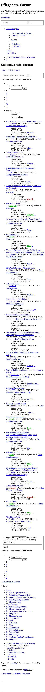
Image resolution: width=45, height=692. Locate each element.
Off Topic (10, 208)
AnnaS (12, 255)
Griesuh (13, 406)
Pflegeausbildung (13, 452)
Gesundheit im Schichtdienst (17, 299)
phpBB (14, 663)
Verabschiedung (12, 235)
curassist (13, 357)
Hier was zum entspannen (16, 403)
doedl (12, 237)
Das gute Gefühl (12, 283)
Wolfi (12, 519)
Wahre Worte (11, 501)
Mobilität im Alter (13, 517)
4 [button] (6, 97)
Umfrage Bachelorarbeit (15, 388)
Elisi (11, 439)
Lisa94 (12, 472)
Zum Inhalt (5, 17)
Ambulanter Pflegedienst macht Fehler (21, 137)
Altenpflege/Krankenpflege (17, 126)
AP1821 (12, 286)
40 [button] (7, 104)
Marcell (13, 190)
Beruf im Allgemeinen (15, 157)
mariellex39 (14, 301)
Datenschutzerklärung (14, 486)
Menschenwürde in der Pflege (18, 377)
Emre (12, 270)
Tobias (12, 221)
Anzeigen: (7, 537)
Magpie (13, 154)
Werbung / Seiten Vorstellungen (18, 392)
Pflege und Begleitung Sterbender (27, 319)
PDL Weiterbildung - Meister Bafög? (20, 268)
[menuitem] (21, 33)
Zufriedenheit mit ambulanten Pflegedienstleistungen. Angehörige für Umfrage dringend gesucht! (21, 434)
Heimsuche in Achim (14, 152)
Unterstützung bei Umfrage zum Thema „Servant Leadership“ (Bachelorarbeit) (21, 469)
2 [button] (6, 93)
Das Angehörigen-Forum (24, 339)
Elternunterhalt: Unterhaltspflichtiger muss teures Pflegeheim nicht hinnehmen (22, 333)
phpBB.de (28, 670)
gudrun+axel (15, 375)
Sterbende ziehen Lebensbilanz (18, 315)
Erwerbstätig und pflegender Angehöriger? (23, 219)
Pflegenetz (10, 192)
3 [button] (6, 95)
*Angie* (13, 206)
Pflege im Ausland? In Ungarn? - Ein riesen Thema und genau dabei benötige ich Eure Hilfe (25, 251)
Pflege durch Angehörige (16, 417)
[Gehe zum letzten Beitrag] (34, 132)
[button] (7, 83)
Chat (41, 406)
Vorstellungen (11, 288)
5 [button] (6, 99)
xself (11, 172)
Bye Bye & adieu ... (14, 203)
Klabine (13, 123)
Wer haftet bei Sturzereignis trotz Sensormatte (24, 121)
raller (12, 139)
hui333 (12, 390)
